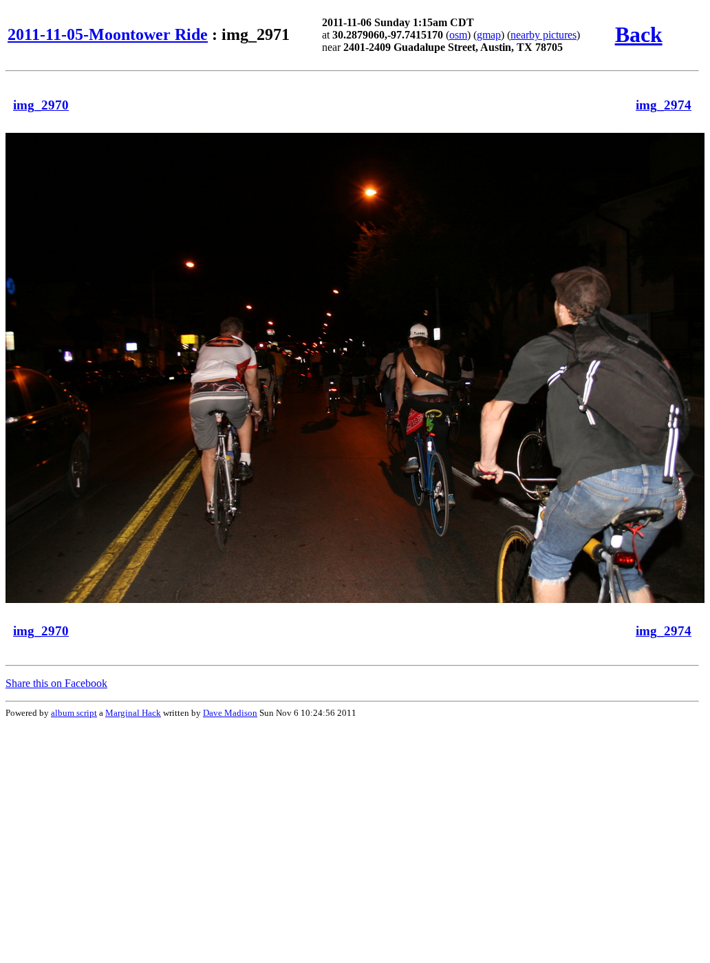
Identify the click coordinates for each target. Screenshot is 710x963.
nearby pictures (543, 35)
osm (458, 35)
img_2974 (663, 105)
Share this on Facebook (56, 683)
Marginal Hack (133, 713)
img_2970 (41, 105)
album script (74, 713)
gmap (489, 35)
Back (639, 34)
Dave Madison (230, 713)
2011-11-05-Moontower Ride (108, 34)
